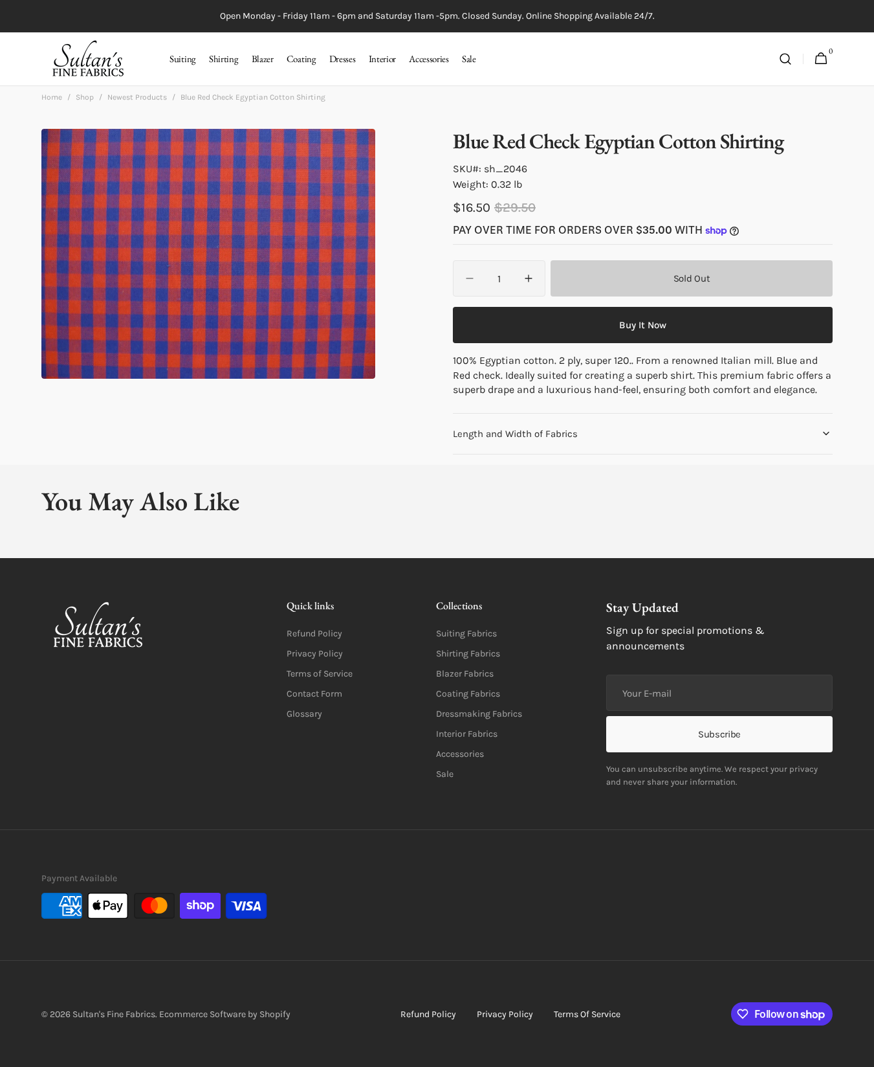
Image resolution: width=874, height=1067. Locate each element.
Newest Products (137, 97)
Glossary (304, 713)
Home (51, 97)
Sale (444, 774)
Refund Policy (314, 633)
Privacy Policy (315, 653)
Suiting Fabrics (466, 633)
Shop (85, 97)
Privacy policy (505, 1014)
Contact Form (314, 693)
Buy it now (642, 325)
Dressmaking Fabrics (479, 713)
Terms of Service (320, 673)
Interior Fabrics (466, 733)
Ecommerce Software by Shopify (224, 1014)
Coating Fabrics (468, 693)
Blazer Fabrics (465, 673)
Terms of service (587, 1014)
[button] (785, 59)
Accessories (460, 753)
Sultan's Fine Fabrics (113, 1014)
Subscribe (719, 734)
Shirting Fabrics (468, 653)
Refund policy (428, 1014)
